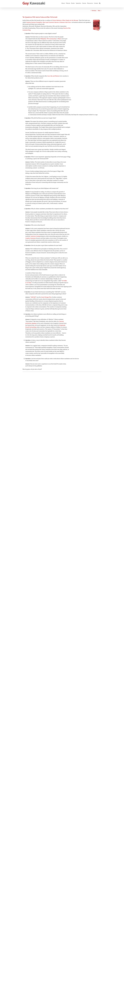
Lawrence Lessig (35, 236)
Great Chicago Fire (46, 297)
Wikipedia (43, 38)
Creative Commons (30, 238)
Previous (94, 10)
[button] (99, 3)
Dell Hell (33, 297)
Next (99, 10)
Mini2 (59, 38)
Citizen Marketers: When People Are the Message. (65, 20)
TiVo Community (51, 38)
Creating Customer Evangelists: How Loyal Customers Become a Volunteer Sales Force (48, 22)
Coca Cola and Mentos (53, 76)
